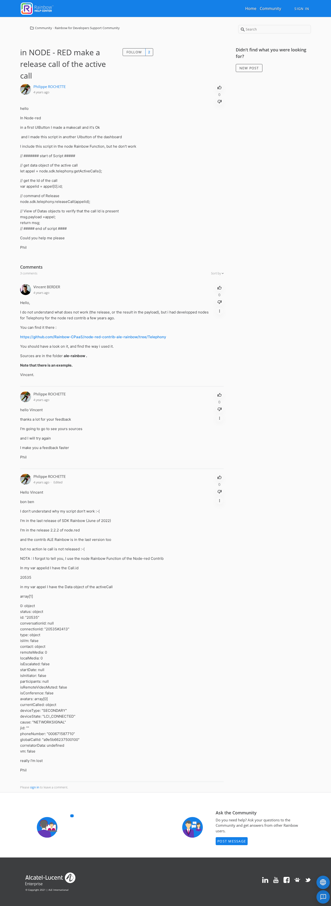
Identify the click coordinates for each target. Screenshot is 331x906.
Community (270, 8)
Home (250, 8)
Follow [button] (134, 52)
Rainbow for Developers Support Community (87, 28)
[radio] (219, 87)
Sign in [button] (301, 8)
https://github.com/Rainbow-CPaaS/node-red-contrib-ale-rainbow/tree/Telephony (93, 337)
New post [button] (249, 68)
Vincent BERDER (46, 286)
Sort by (216, 273)
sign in (34, 787)
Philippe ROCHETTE (49, 86)
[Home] (37, 8)
